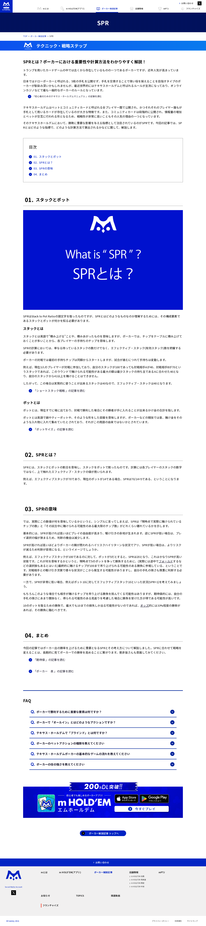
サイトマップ (192, 921)
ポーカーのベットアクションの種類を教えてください (70, 743)
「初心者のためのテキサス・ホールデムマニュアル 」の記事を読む (67, 96)
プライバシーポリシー (160, 921)
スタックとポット (48, 156)
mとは (46, 8)
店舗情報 (139, 8)
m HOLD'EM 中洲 (137, 886)
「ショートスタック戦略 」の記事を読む (59, 391)
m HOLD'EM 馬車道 (138, 879)
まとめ (41, 174)
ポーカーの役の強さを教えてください (60, 764)
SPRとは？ (43, 162)
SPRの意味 (43, 168)
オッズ (144, 605)
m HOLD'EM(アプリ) (75, 8)
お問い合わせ (187, 3)
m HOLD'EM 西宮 (137, 883)
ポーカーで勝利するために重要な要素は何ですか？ (69, 712)
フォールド (166, 561)
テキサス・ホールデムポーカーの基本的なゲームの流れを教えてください (83, 754)
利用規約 (178, 921)
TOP (25, 36)
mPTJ (166, 8)
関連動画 (115, 895)
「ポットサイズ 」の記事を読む (53, 429)
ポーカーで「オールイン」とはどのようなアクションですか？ (76, 722)
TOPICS (80, 895)
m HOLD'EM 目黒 (137, 876)
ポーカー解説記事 (110, 8)
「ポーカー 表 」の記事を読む (53, 671)
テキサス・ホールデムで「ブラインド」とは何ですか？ (72, 733)
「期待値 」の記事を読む (49, 660)
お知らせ (45, 895)
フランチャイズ (193, 8)
